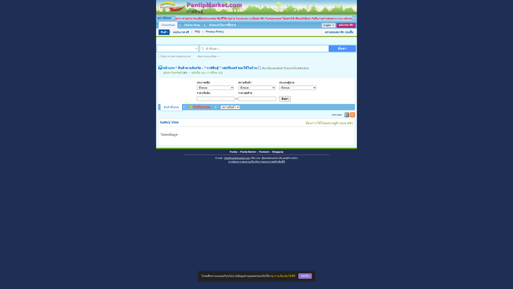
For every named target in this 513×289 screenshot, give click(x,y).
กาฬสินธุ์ (213, 68)
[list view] (346, 114)
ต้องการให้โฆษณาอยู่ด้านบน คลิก (329, 123)
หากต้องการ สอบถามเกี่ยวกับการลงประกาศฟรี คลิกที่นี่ (256, 161)
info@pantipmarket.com (237, 158)
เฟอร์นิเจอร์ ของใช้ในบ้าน (239, 68)
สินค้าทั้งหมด (171, 107)
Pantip (233, 152)
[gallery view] (352, 114)
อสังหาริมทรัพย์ (172, 72)
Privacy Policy (215, 31)
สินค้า (164, 32)
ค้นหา (342, 48)
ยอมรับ (305, 275)
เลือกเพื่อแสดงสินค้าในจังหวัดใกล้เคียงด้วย (285, 68)
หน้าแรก (169, 68)
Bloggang (277, 152)
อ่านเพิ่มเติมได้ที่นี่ (284, 276)
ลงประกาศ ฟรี (181, 32)
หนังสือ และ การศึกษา (204, 72)
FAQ (197, 31)
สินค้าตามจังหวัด (190, 68)
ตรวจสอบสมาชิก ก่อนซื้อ (339, 32)
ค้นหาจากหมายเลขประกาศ (176, 56)
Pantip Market (248, 152)
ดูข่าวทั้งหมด (164, 18)
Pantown (264, 152)
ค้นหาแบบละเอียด (207, 56)
